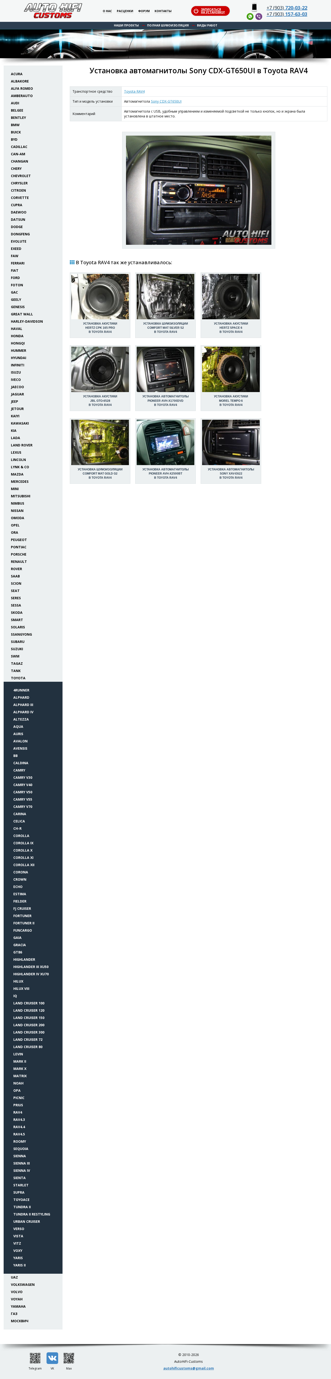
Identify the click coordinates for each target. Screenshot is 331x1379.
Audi (15, 103)
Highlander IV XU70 (31, 974)
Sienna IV (21, 1170)
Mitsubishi (20, 496)
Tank (16, 670)
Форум (144, 11)
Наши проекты (126, 25)
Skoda (17, 612)
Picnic (18, 1097)
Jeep (14, 401)
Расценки (125, 11)
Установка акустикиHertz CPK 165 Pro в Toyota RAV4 (100, 328)
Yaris (18, 1258)
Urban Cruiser (26, 1221)
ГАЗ (14, 1313)
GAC (14, 292)
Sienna (19, 1156)
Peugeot (19, 539)
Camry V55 (22, 799)
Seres (16, 598)
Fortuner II (23, 923)
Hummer (18, 350)
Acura (17, 74)
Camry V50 (22, 792)
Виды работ (207, 25)
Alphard (21, 697)
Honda (17, 336)
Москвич (19, 1321)
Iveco (16, 379)
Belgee (17, 110)
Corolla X (22, 850)
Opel (15, 525)
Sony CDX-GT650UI (166, 101)
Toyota (18, 678)
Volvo (17, 1291)
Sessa (16, 605)
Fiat (14, 270)
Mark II (19, 1061)
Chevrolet (21, 175)
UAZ (14, 1277)
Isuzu (16, 372)
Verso (18, 1228)
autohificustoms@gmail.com (188, 1368)
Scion (16, 583)
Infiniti (17, 365)
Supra (18, 1192)
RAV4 (17, 1112)
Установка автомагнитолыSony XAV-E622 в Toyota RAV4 (231, 473)
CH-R (17, 828)
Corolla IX (23, 843)
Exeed (16, 248)
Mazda (17, 474)
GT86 (17, 952)
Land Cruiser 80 (27, 1046)
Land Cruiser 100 (28, 1003)
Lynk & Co (20, 467)
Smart (17, 619)
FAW (14, 256)
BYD (14, 139)
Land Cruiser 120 (28, 1010)
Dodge (17, 226)
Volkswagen (23, 1284)
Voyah (17, 1299)
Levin (18, 1054)
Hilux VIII (21, 988)
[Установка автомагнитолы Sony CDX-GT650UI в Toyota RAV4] (198, 190)
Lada (15, 437)
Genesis (18, 306)
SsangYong (21, 634)
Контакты (163, 11)
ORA (14, 532)
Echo (18, 886)
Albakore (20, 81)
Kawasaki (20, 423)
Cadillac (19, 146)
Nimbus (17, 503)
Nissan (17, 510)
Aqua (18, 726)
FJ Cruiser (22, 908)
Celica (19, 821)
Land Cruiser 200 (28, 1025)
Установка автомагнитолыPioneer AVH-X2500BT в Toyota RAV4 (165, 473)
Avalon (20, 741)
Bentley (18, 117)
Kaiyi (15, 416)
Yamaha (18, 1306)
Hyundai (18, 357)
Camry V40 (22, 784)
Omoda (17, 518)
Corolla (21, 835)
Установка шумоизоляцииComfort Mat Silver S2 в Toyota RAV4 (165, 328)
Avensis (20, 748)
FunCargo (22, 930)
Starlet (21, 1185)
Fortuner (22, 915)
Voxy (17, 1250)
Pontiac (18, 547)
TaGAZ (17, 663)
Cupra (16, 205)
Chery (16, 168)
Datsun (18, 219)
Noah (18, 1083)
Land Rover (21, 445)
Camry (19, 770)
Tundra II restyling (31, 1214)
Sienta (19, 1177)
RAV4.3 (19, 1119)
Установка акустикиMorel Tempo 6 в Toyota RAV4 (231, 400)
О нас (107, 11)
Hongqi (18, 343)
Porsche (18, 554)
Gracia (19, 945)
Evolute (18, 241)
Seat (15, 590)
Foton (17, 285)
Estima (19, 894)
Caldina (20, 763)
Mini (15, 488)
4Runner (21, 690)
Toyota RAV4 (134, 91)
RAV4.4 (19, 1127)
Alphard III (23, 704)
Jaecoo (17, 387)
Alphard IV (23, 712)
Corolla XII (23, 864)
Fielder (19, 901)
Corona (20, 872)
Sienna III (21, 1163)
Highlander (24, 959)
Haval (16, 328)
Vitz (17, 1243)
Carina (19, 814)
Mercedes (20, 481)
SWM (15, 656)
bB (15, 755)
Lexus (16, 452)
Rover (16, 568)
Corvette (20, 197)
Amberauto (22, 95)
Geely (16, 299)
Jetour (17, 408)
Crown (19, 879)
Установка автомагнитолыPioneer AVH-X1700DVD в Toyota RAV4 (165, 400)
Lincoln (18, 459)
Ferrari (17, 263)
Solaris (18, 627)
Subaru (17, 641)
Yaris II (19, 1265)
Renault (19, 561)
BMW (15, 125)
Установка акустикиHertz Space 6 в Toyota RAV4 (231, 328)
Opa (17, 1090)
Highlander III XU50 (30, 966)
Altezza (21, 719)
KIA (13, 430)
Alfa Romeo (22, 88)
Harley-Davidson (27, 321)
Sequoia (20, 1148)
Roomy (19, 1141)
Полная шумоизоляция (168, 25)
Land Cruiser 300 (28, 1032)
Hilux (18, 981)
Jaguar (17, 394)
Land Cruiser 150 (28, 1017)
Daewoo (18, 212)
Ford (15, 277)
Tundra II (22, 1207)
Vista (18, 1236)
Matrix (20, 1076)
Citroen (18, 190)
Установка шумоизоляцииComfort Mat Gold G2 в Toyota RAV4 (100, 473)
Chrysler (19, 183)
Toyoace (21, 1199)
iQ (15, 995)
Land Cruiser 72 (27, 1039)
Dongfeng (20, 234)
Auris (18, 733)
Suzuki (17, 649)
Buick (16, 132)
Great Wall (22, 314)
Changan (19, 161)
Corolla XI (23, 857)
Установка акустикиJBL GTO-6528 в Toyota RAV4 (100, 400)
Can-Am (18, 154)
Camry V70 (22, 806)
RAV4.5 (19, 1134)
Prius (18, 1105)
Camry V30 (22, 777)
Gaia (17, 937)
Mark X (19, 1068)
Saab (15, 576)
